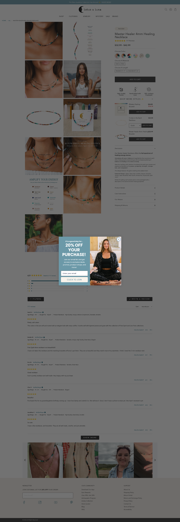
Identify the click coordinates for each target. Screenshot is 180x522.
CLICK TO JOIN (74, 279)
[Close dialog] (118, 239)
